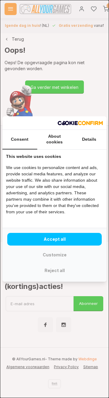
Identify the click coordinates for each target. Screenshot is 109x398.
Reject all (55, 270)
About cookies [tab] (54, 139)
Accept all (55, 239)
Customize (55, 254)
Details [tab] (89, 139)
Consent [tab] (19, 139)
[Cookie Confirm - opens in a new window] (80, 123)
